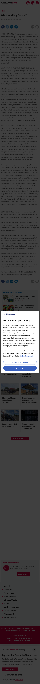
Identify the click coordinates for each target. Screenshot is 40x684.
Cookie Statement (26, 356)
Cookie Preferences (20, 362)
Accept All (20, 368)
